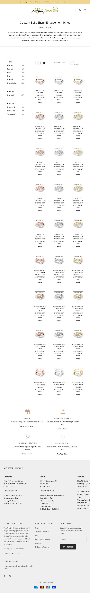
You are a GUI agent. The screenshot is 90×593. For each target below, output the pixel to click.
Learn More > (27, 454)
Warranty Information (42, 539)
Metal (11, 103)
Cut (10, 62)
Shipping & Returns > (27, 426)
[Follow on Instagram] (10, 576)
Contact (38, 543)
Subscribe (68, 547)
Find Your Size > (63, 454)
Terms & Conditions (42, 532)
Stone (11, 91)
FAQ (37, 535)
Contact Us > (63, 429)
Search (37, 528)
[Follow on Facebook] (5, 576)
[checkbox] (15, 65)
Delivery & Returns (42, 547)
